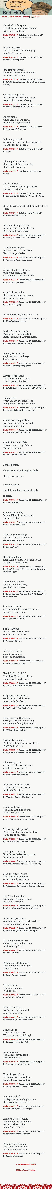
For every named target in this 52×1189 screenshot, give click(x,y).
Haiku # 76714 (9, 257)
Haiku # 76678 (9, 1084)
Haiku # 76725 (9, 35)
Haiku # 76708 (9, 385)
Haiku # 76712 (9, 302)
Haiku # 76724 (9, 57)
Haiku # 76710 (9, 341)
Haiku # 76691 (9, 794)
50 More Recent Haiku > (26, 1170)
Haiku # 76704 (9, 500)
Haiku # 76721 (9, 126)
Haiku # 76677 (9, 1106)
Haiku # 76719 (9, 171)
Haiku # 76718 (9, 193)
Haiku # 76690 (9, 816)
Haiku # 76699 (9, 616)
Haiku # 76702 (9, 544)
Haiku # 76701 (9, 566)
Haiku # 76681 (9, 1017)
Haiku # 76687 (9, 883)
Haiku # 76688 (9, 861)
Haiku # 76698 (9, 638)
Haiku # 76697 (9, 660)
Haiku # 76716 (9, 235)
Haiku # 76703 (9, 522)
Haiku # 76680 (9, 1039)
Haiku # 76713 (9, 279)
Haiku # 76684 (9, 950)
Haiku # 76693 (9, 750)
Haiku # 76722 (9, 104)
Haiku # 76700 (9, 591)
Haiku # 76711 (9, 318)
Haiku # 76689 (9, 839)
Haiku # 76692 (9, 772)
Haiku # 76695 (9, 705)
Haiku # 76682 (9, 994)
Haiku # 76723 (9, 79)
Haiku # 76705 (9, 452)
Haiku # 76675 (9, 1153)
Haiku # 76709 (9, 363)
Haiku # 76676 (9, 1131)
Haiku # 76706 (9, 430)
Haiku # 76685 (9, 928)
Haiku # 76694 (9, 727)
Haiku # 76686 (9, 905)
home (4, 16)
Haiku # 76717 (9, 213)
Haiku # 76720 (9, 149)
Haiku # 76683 (9, 972)
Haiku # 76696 (9, 683)
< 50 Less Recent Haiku (26, 1164)
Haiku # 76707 (9, 407)
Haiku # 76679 (9, 1061)
